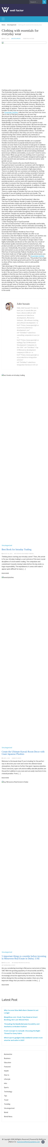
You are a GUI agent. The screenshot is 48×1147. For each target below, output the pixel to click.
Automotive (8, 1054)
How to (6, 1075)
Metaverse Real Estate (8, 965)
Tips (5, 1096)
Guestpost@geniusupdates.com (28, 1142)
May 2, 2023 (6, 38)
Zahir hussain (23, 303)
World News (8, 1116)
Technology (8, 1092)
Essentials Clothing (11, 112)
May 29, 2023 (6, 962)
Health (6, 1071)
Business (7, 1058)
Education (7, 1062)
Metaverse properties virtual (21, 962)
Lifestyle (7, 1079)
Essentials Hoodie (28, 38)
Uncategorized (16, 38)
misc (5, 1083)
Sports (6, 1087)
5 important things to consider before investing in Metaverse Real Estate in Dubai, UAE (24, 957)
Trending (7, 1104)
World (6, 1112)
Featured (7, 1067)
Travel (6, 1100)
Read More (5, 985)
